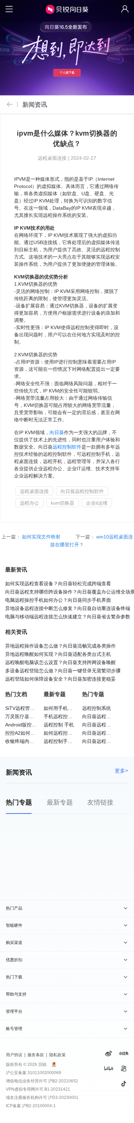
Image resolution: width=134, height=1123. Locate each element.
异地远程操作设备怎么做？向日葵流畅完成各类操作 (60, 646)
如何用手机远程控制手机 (70, 708)
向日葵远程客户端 (101, 741)
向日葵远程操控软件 (103, 724)
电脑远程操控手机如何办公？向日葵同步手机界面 (58, 600)
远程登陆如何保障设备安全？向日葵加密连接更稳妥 (60, 679)
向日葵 (56, 432)
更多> (121, 771)
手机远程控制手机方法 (68, 716)
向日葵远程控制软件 (82, 491)
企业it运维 (97, 503)
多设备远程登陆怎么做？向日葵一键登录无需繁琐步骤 (63, 670)
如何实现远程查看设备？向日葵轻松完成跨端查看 (58, 583)
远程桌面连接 (34, 491)
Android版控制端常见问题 (32, 724)
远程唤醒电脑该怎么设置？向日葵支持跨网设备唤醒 (60, 662)
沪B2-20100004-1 (39, 1105)
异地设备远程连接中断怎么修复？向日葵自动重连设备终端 (67, 608)
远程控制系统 (96, 708)
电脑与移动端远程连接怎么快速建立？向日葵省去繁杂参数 (67, 616)
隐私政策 (57, 1054)
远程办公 (29, 503)
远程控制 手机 (59, 724)
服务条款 (35, 1054)
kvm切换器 (62, 503)
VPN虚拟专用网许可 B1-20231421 (38, 1089)
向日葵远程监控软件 (103, 716)
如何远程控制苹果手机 (68, 733)
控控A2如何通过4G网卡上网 (35, 733)
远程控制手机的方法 (65, 741)
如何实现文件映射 (42, 536)
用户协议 (14, 1054)
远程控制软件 (67, 447)
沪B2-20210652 (63, 1081)
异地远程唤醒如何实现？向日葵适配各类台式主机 (58, 654)
